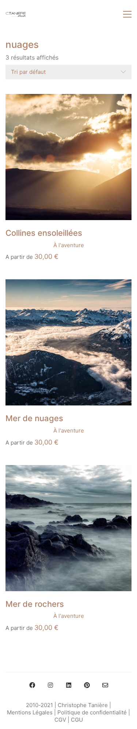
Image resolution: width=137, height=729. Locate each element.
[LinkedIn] (68, 685)
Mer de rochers (34, 604)
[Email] (105, 685)
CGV (60, 719)
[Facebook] (32, 685)
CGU (77, 719)
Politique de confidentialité (92, 712)
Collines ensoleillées (43, 232)
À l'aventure (68, 245)
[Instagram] (50, 685)
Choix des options (28, 245)
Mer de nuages (34, 418)
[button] (127, 14)
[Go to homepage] (15, 14)
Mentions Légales (30, 712)
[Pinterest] (87, 685)
